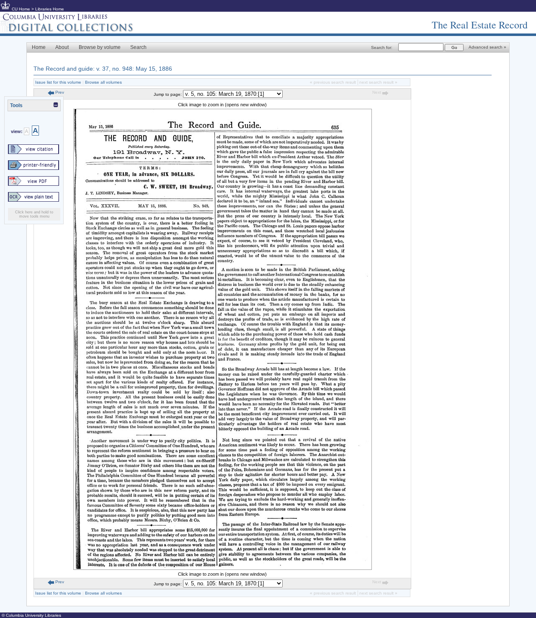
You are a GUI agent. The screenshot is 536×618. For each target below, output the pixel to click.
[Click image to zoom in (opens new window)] (222, 568)
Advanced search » (487, 47)
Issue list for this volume (58, 82)
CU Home (21, 9)
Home (39, 47)
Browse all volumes (103, 82)
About (62, 47)
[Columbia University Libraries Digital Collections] (73, 30)
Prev (59, 92)
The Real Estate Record (480, 24)
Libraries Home (49, 9)
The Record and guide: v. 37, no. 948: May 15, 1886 (103, 68)
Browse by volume (100, 47)
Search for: (381, 47)
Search (138, 47)
